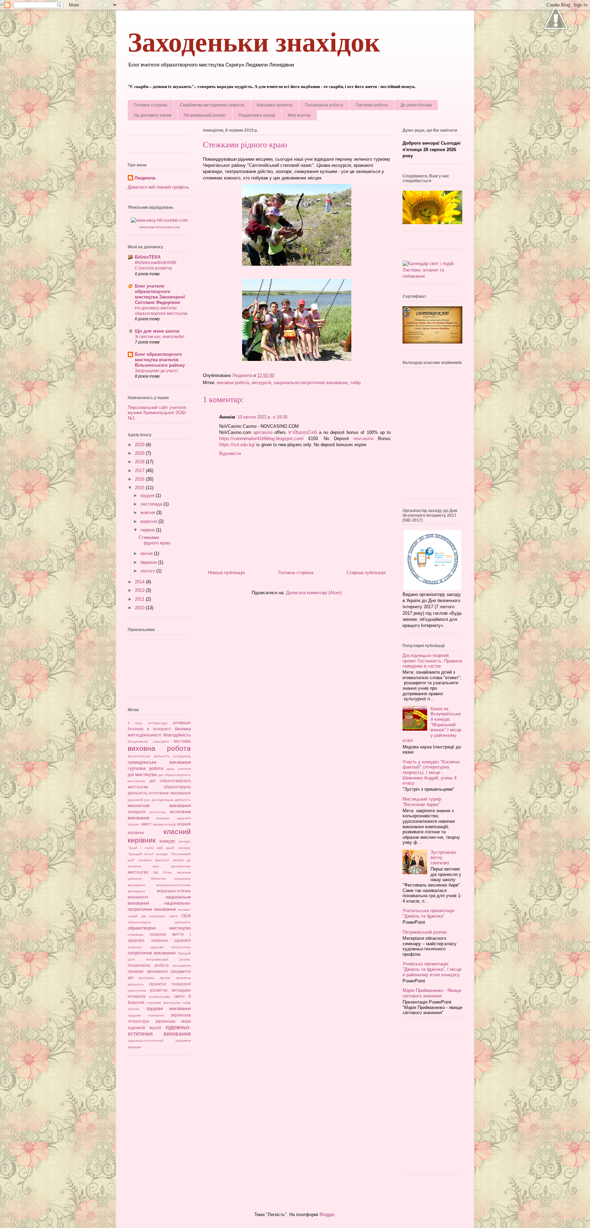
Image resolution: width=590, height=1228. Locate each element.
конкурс (167, 841)
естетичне (157, 812)
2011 (140, 599)
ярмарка (134, 1047)
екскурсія (261, 382)
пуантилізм (137, 990)
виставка (182, 741)
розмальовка (159, 996)
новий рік (136, 916)
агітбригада (157, 723)
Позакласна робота (324, 105)
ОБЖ (186, 915)
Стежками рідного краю (154, 540)
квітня (147, 553)
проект (165, 978)
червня (148, 529)
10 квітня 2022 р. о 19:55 (262, 417)
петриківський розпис (168, 959)
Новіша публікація (226, 572)
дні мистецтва (142, 774)
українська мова (173, 1021)
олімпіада (135, 934)
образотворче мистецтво (159, 928)
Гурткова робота (372, 105)
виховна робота (233, 382)
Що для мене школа (157, 331)
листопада (152, 504)
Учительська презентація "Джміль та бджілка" (428, 913)
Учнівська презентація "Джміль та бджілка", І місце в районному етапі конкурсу (432, 969)
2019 (140, 453)
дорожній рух (139, 800)
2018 (140, 461)
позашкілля (182, 965)
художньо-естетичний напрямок (159, 1040)
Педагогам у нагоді (257, 115)
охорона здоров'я (171, 940)
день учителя (179, 769)
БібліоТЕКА (147, 257)
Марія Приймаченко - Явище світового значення (432, 993)
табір (355, 382)
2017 (140, 470)
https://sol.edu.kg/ (237, 444)
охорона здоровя (145, 947)
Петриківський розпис (205, 115)
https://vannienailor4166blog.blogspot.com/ (261, 438)
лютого (148, 570)
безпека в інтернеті (149, 729)
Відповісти (230, 453)
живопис (163, 818)
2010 (140, 607)
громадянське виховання (159, 762)
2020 (140, 444)
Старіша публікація (366, 572)
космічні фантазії (154, 860)
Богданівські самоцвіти (148, 741)
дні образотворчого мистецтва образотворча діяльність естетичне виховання (159, 786)
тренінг (134, 1009)
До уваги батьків (416, 105)
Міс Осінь (162, 872)
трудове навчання (146, 1015)
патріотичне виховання (151, 952)
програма (146, 978)
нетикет (184, 909)
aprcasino (262, 432)
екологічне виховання (159, 805)
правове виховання (148, 971)
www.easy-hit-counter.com (159, 227)
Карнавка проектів (274, 105)
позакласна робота (148, 965)
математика (181, 866)
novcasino (363, 438)
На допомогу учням (152, 115)
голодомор (182, 756)
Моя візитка (299, 115)
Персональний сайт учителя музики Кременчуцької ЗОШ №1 (157, 413)
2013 (140, 590)
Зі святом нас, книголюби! (159, 336)
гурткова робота (145, 768)
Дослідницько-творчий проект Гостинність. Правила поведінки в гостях (432, 661)
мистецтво (138, 872)
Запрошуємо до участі (156, 370)
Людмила (145, 177)
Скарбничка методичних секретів (212, 105)
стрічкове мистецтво (163, 1003)
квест (146, 824)
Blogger (327, 1214)
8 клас (135, 723)
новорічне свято (163, 916)
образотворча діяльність (159, 922)
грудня (148, 495)
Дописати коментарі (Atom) (314, 592)
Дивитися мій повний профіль (158, 187)
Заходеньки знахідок (254, 42)
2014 (140, 581)
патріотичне (181, 947)
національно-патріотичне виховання (311, 382)
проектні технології (170, 984)
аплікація (182, 722)
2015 (140, 487)
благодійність (177, 734)
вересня (149, 521)
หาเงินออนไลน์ (302, 432)
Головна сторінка (150, 105)
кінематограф (164, 824)
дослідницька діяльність (171, 800)
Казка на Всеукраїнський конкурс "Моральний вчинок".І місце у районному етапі (432, 724)
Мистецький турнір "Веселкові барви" (422, 801)
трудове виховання (168, 1008)
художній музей (144, 1027)
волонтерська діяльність (149, 756)
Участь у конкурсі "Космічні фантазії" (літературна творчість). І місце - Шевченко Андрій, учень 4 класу (431, 772)
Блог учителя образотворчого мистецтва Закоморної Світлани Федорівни (160, 294)
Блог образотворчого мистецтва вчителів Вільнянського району (160, 360)
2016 (140, 479)
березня (149, 562)
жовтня (148, 512)
